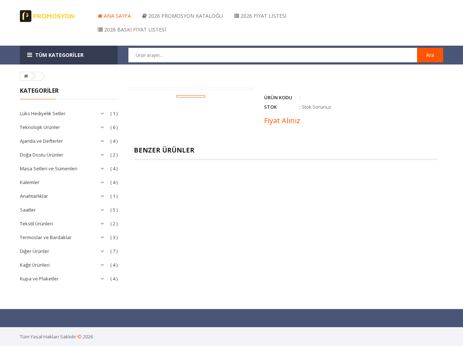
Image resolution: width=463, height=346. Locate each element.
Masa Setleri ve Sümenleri (48, 168)
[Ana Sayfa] (26, 76)
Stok (270, 107)
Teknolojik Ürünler (40, 127)
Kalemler (29, 182)
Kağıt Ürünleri (35, 265)
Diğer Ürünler (34, 251)
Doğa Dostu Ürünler (41, 154)
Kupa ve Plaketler (39, 278)
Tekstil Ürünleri (36, 223)
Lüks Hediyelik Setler (42, 113)
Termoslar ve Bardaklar (46, 237)
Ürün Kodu (278, 97)
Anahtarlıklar (34, 196)
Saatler (28, 210)
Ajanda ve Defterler (41, 141)
